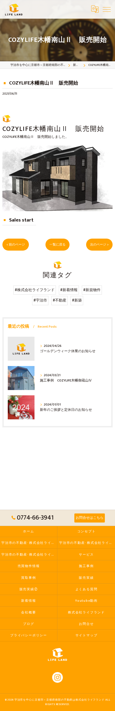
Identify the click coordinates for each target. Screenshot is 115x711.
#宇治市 (40, 300)
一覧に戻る (57, 244)
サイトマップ (86, 635)
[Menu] (107, 9)
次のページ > (99, 244)
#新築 (77, 300)
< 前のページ (15, 244)
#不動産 (59, 300)
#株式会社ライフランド (35, 290)
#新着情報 (69, 290)
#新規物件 (92, 290)
